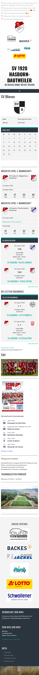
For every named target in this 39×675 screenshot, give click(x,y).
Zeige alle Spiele (33, 286)
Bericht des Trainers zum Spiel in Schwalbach (17, 16)
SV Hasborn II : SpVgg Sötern (18, 176)
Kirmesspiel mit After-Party (16, 423)
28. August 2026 (19, 246)
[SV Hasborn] (5, 211)
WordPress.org (9, 661)
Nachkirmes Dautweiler (15, 435)
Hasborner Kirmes (13, 429)
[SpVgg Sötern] (33, 178)
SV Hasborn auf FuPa (7, 347)
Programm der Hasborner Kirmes (13, 19)
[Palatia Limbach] (33, 210)
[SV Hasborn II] (5, 179)
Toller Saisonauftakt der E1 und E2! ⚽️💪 (16, 13)
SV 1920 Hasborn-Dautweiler (19, 74)
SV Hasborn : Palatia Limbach (18, 208)
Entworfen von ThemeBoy (8, 669)
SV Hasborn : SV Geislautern (19, 338)
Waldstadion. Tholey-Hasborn (12, 222)
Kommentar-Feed (9, 658)
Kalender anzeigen (7, 451)
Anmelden (7, 652)
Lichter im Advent (13, 441)
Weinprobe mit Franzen (15, 447)
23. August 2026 (19, 303)
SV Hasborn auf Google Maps (11, 639)
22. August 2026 (19, 321)
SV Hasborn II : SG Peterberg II (19, 315)
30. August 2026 (19, 269)
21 (35, 146)
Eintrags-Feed (8, 655)
